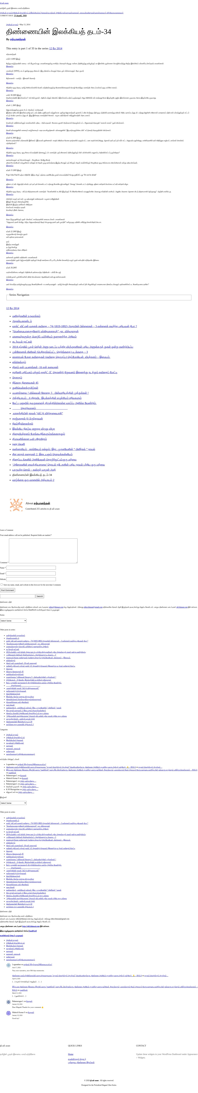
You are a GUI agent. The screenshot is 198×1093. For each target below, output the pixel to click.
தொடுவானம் (40, 408)
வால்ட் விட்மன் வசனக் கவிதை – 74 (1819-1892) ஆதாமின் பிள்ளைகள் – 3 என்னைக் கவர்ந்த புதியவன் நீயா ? (74, 326)
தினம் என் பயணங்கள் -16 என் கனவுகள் (35, 367)
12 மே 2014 (55, 48)
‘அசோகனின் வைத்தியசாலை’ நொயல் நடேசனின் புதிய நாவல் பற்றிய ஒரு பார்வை (58, 464)
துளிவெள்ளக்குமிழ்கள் (25, 387)
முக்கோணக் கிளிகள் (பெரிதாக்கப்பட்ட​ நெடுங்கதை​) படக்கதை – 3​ (50, 352)
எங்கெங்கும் (19, 362)
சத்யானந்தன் (18, 39)
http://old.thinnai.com (31, 926)
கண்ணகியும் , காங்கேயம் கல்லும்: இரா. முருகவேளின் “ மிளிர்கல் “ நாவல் (53, 449)
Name (3, 568)
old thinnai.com (182, 607)
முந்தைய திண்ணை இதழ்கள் (81, 1062)
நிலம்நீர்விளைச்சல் (22, 423)
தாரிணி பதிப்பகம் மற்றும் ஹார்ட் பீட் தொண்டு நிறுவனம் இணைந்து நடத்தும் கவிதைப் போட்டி (64, 372)
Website (3, 579)
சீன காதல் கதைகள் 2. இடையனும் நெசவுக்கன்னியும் (42, 454)
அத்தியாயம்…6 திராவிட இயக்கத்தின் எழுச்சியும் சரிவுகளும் (47, 398)
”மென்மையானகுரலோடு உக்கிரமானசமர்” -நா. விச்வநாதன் (45, 331)
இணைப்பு (9, 66)
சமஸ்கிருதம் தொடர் (77, 1059)
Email (3, 573)
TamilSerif (32, 931)
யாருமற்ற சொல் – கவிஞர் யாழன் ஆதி (34, 469)
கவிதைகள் (90, 13)
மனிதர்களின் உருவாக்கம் (26, 316)
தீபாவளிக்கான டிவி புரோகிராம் (29, 439)
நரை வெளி (18, 444)
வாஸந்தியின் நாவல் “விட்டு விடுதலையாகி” (37, 413)
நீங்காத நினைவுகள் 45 (25, 382)
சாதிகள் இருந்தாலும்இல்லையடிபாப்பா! (31, 764)
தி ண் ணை (4, 3)
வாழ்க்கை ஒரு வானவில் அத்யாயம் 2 (33, 480)
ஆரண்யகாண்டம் (22, 321)
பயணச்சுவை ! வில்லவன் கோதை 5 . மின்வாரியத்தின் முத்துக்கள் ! (50, 392)
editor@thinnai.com (56, 607)
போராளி (23, 775)
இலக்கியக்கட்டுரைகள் (39, 13)
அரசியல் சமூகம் (6, 13)
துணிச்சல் (12, 773)
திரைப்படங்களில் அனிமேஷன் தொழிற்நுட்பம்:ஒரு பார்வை (44, 459)
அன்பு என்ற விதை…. (28, 781)
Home (70, 1054)
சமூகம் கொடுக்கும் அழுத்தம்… (150, 767)
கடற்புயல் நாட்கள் (22, 341)
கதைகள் (68, 13)
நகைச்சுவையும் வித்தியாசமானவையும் (109, 13)
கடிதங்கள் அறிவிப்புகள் (56, 13)
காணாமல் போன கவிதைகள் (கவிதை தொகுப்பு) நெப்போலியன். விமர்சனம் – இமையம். (61, 357)
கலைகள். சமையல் (79, 13)
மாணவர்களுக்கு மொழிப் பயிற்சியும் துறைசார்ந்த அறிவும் (44, 336)
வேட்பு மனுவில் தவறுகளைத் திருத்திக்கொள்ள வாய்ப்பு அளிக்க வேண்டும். (54, 403)
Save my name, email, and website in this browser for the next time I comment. (32, 585)
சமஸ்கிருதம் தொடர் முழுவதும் (11, 935)
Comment (4, 563)
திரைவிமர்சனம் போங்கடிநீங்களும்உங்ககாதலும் (38, 433)
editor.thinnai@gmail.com (93, 607)
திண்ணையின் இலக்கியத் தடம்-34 (19, 722)
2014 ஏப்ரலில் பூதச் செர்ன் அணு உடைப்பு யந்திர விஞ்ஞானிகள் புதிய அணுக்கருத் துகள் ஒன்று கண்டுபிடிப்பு (72, 346)
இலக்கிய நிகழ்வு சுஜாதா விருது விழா (33, 428)
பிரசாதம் (17, 377)
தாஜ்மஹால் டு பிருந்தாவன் (27, 418)
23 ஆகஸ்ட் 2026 (20, 16)
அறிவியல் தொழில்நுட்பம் (21, 13)
